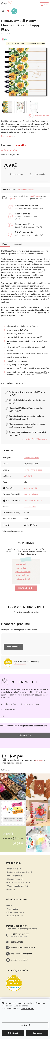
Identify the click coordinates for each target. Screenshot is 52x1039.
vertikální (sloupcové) (33, 500)
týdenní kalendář (22, 571)
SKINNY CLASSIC (31, 374)
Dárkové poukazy (14, 875)
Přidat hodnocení (13, 646)
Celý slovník (25, 588)
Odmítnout (13, 1033)
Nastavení (25, 1025)
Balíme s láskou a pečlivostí (19, 872)
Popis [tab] (4, 244)
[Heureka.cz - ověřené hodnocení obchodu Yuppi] (14, 983)
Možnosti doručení (9, 150)
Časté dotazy (13, 909)
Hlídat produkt (39, 174)
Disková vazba (30, 506)
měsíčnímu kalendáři (10, 288)
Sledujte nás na (20, 960)
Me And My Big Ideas (33, 470)
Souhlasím (37, 1033)
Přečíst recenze (20, 664)
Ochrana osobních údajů (17, 886)
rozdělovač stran (22, 575)
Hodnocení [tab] (17, 244)
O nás (9, 905)
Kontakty (11, 889)
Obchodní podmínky (15, 879)
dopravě (11, 198)
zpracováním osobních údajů (34, 725)
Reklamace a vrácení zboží (18, 882)
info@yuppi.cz (17, 941)
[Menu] (44, 4)
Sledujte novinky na (23, 947)
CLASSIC (28, 476)
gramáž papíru (13, 330)
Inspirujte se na (21, 954)
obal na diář (20, 568)
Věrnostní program (15, 912)
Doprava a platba (14, 868)
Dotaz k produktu (16, 174)
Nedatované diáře (31, 457)
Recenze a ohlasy (14, 915)
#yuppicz (39, 760)
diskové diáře (41, 372)
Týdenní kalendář (9, 283)
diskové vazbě (7, 264)
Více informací (27, 1008)
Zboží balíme (35, 196)
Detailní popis (7, 136)
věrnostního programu (26, 189)
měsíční (34, 494)
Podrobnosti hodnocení (36, 43)
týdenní (27, 494)
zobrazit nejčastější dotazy (33, 439)
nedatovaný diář (14, 333)
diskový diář (20, 564)
